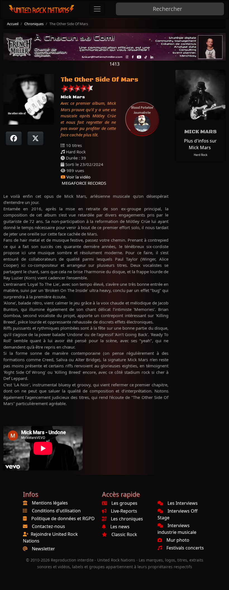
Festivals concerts (185, 548)
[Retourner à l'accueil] (42, 9)
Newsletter (43, 549)
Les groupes (124, 503)
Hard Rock (200, 155)
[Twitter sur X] (35, 138)
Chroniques (34, 23)
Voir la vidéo (77, 177)
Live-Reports (124, 511)
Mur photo (177, 540)
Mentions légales (50, 503)
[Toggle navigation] (97, 9)
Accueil (12, 23)
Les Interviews (183, 503)
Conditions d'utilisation (56, 511)
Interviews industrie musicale (177, 528)
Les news (120, 527)
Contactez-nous (48, 526)
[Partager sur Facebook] (14, 138)
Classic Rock (124, 534)
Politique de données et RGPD (63, 518)
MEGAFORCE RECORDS (83, 183)
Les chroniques (127, 519)
